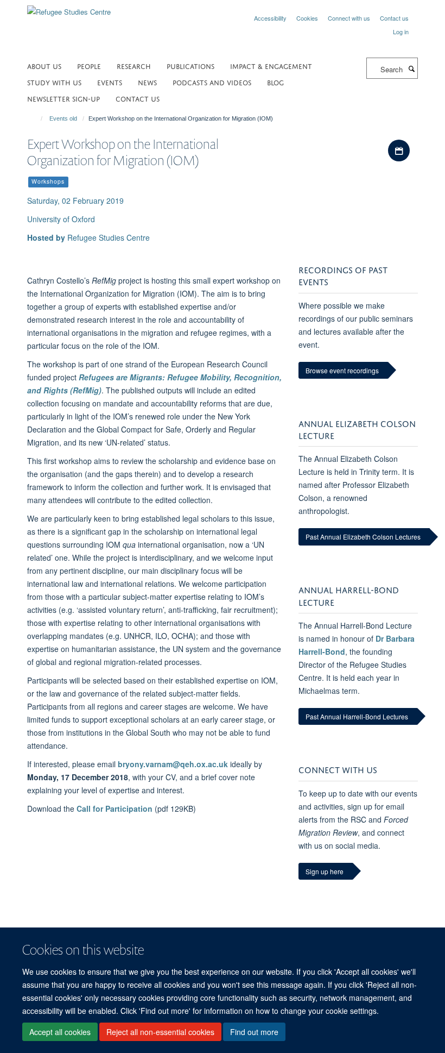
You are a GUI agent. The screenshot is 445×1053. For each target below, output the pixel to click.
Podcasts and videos (212, 82)
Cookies (307, 18)
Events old (63, 118)
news (147, 82)
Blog (275, 82)
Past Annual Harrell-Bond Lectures (357, 716)
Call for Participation (114, 808)
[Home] (36, 118)
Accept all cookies (60, 1031)
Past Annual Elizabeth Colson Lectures (363, 536)
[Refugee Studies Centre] (69, 8)
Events (109, 82)
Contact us (394, 18)
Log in (401, 31)
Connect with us (349, 18)
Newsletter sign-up (63, 98)
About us (44, 65)
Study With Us (54, 82)
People (89, 65)
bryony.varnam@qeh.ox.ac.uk (173, 764)
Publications (190, 65)
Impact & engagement (271, 65)
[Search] (411, 68)
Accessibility (270, 18)
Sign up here (325, 871)
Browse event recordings (342, 370)
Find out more (254, 1031)
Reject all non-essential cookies (160, 1031)
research (134, 65)
